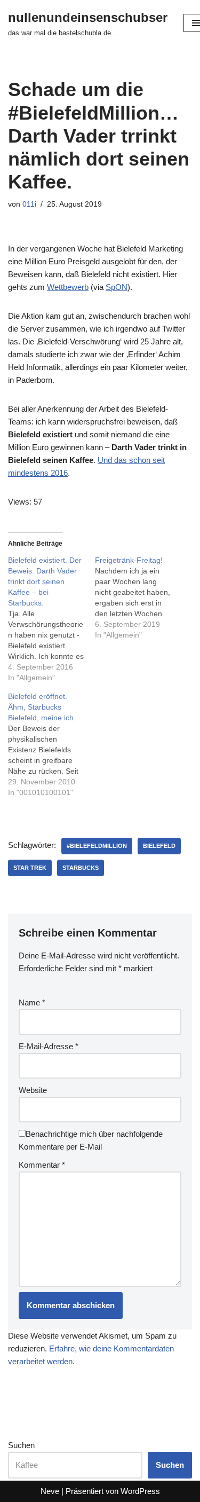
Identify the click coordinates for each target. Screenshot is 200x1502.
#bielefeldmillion (97, 846)
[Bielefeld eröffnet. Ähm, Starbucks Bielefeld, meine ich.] (51, 744)
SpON (116, 287)
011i (29, 204)
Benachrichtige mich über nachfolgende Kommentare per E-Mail (91, 1140)
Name (32, 1002)
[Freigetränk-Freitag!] (138, 597)
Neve (50, 1491)
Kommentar (42, 1164)
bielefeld (159, 846)
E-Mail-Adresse (48, 1046)
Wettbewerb (68, 287)
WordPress (140, 1491)
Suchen (21, 1445)
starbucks (80, 867)
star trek (29, 867)
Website (33, 1090)
